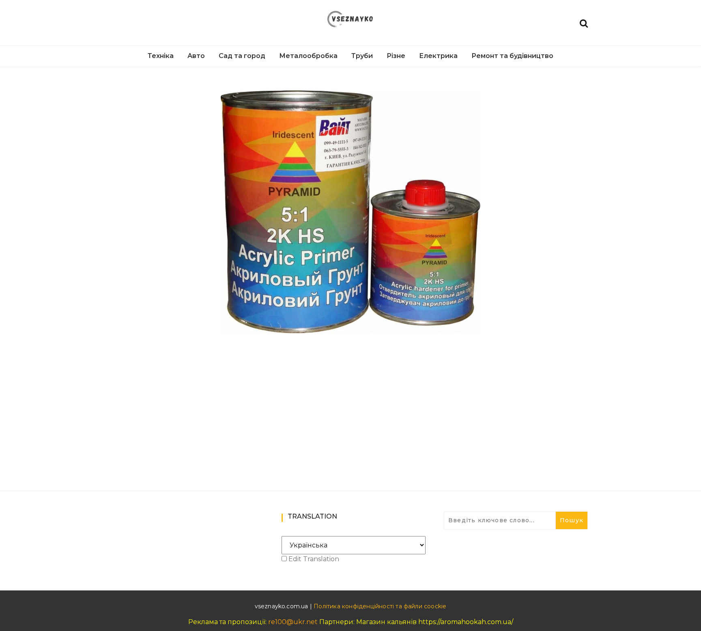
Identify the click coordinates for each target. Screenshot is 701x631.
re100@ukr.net (293, 622)
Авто (196, 56)
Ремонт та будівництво (512, 56)
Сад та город (242, 56)
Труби (362, 56)
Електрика (438, 56)
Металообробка (308, 56)
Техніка (161, 56)
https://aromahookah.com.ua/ (465, 622)
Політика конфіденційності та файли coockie (380, 606)
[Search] (584, 22)
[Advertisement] (350, 400)
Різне (396, 56)
